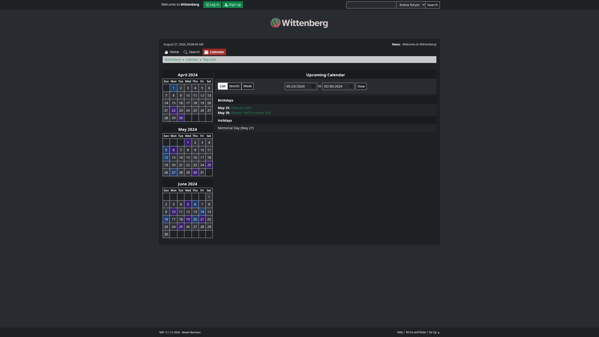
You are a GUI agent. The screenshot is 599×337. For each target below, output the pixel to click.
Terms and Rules (416, 332)
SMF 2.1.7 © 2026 (169, 332)
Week (247, 86)
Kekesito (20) (241, 108)
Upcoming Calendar (325, 74)
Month (234, 86)
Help (400, 332)
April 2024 (188, 74)
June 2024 (187, 184)
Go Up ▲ (434, 332)
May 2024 (187, 129)
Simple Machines (191, 332)
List (223, 86)
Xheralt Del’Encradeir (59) (251, 112)
